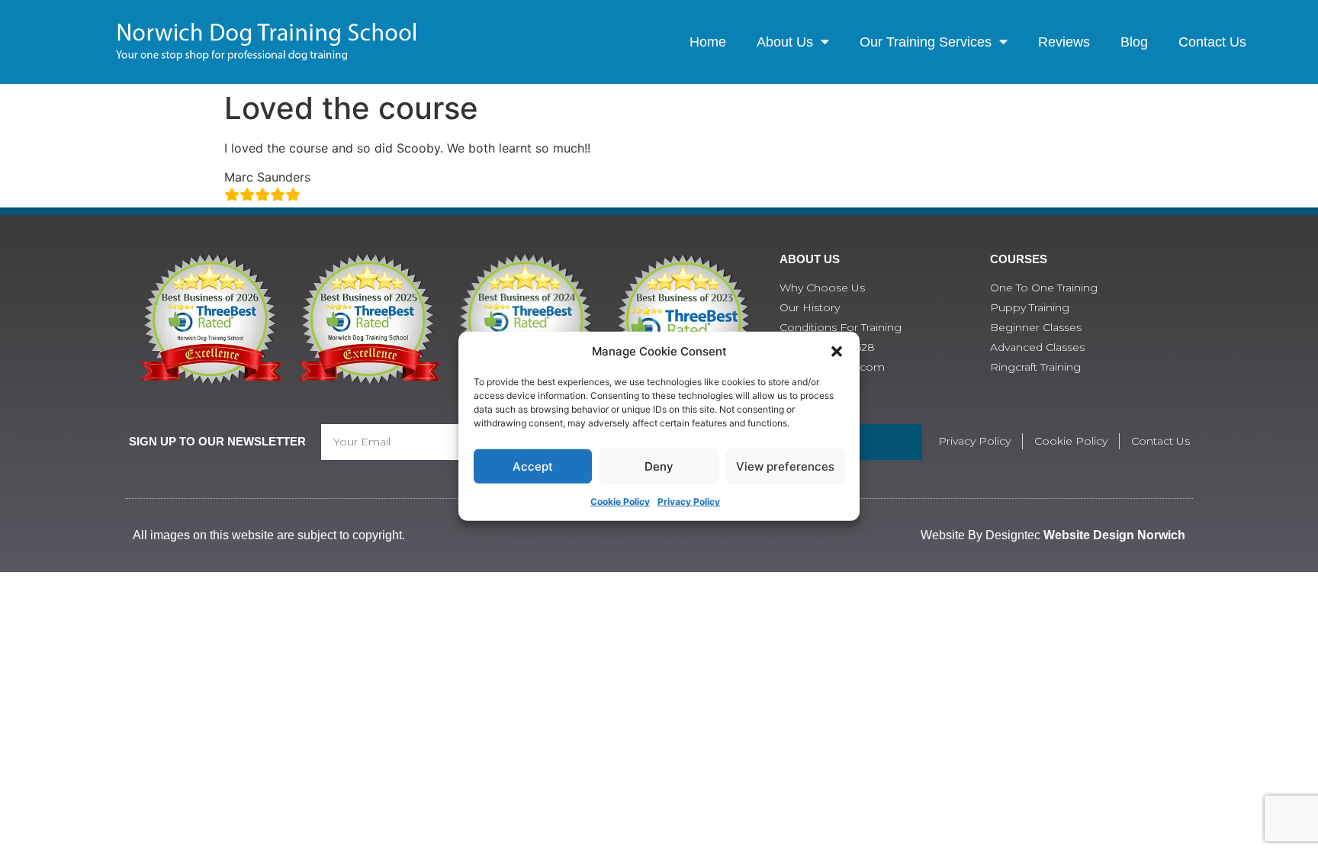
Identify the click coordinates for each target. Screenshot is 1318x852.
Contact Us (1212, 42)
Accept (533, 465)
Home (708, 42)
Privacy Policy (688, 501)
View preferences (785, 465)
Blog (1134, 42)
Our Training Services (926, 42)
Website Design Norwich (1114, 535)
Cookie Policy (620, 501)
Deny (659, 465)
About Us (785, 42)
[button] (836, 351)
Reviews (1064, 42)
